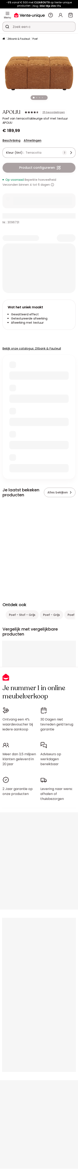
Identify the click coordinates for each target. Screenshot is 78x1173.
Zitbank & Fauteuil (18, 39)
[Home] (3, 39)
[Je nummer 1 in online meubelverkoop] (29, 15)
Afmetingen (32, 140)
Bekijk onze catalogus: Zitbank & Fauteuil (31, 348)
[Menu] (7, 13)
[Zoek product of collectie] (7, 26)
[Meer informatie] (52, 184)
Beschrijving (11, 140)
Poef (35, 39)
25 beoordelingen (53, 112)
